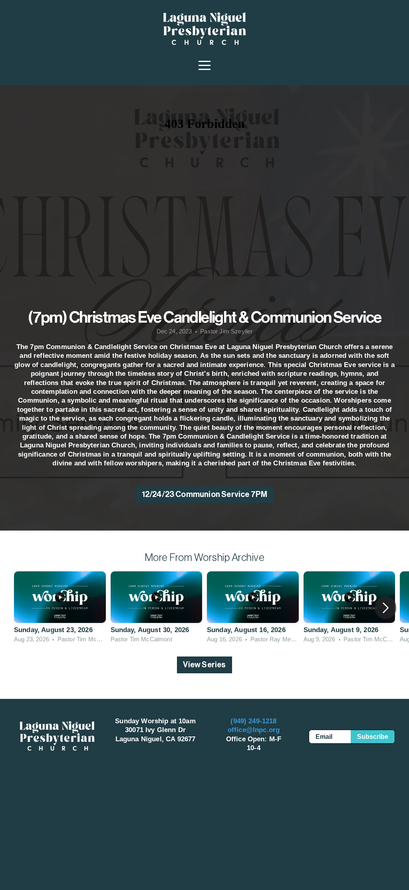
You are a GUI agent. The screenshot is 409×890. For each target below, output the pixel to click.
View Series (204, 665)
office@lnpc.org (254, 730)
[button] (385, 608)
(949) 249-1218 (253, 721)
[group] (60, 607)
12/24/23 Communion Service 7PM (205, 495)
